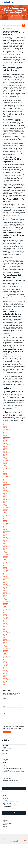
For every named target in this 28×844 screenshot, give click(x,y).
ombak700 (5, 798)
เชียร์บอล (5, 426)
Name (4, 706)
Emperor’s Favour (7, 823)
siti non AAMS (21, 771)
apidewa (5, 764)
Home (9, 13)
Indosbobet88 (5, 750)
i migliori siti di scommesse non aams (12, 768)
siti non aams (6, 770)
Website (4, 720)
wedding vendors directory (9, 803)
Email (4, 713)
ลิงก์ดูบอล (5, 424)
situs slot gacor (6, 794)
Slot (4, 821)
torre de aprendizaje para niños (10, 801)
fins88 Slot (5, 820)
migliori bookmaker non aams (10, 767)
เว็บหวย (4, 765)
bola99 (4, 795)
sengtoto (5, 800)
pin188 (4, 762)
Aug (23, 25)
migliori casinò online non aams (10, 771)
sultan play (4, 747)
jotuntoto (4, 752)
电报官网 (5, 824)
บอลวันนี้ (5, 427)
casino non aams (7, 778)
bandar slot (4, 753)
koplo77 (5, 797)
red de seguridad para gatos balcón (11, 804)
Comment (5, 698)
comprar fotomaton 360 (8, 806)
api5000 (5, 760)
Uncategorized (15, 13)
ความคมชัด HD (6, 429)
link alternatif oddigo (7, 749)
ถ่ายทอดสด (5, 423)
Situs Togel (5, 759)
